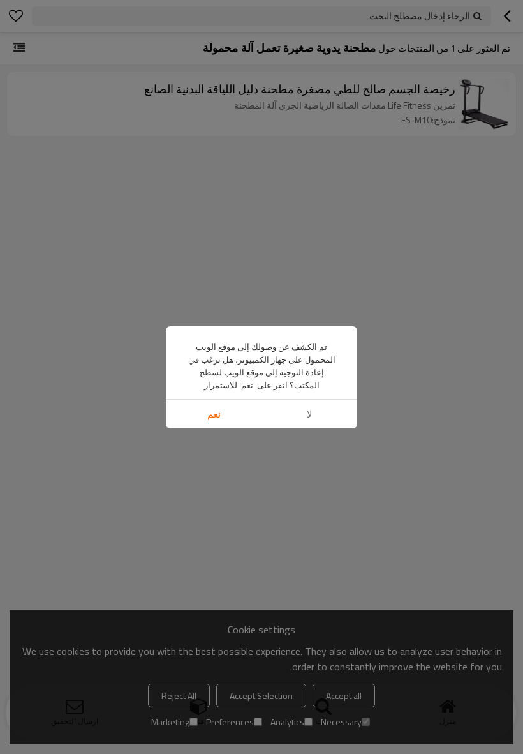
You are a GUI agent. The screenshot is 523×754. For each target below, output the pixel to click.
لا (310, 414)
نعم (214, 414)
